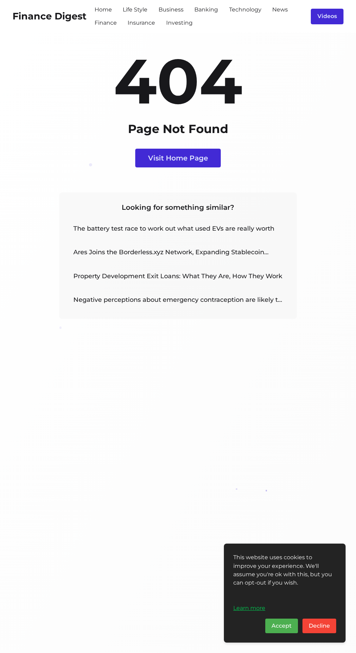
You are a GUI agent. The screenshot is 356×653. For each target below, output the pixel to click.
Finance (106, 22)
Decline (319, 625)
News (280, 9)
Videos (327, 16)
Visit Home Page (178, 158)
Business (171, 9)
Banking (206, 9)
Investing (179, 22)
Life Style (135, 9)
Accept (282, 625)
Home (103, 9)
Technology (245, 9)
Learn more (249, 607)
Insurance (141, 22)
